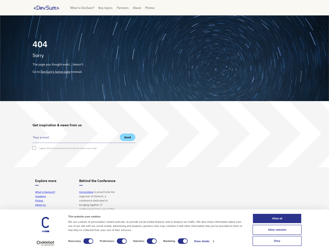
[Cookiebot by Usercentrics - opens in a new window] (45, 243)
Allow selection (277, 229)
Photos (150, 8)
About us (40, 204)
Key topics (105, 8)
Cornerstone (86, 192)
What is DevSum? (82, 8)
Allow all (277, 218)
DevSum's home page (55, 72)
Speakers (40, 196)
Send (127, 137)
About (137, 8)
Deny (277, 240)
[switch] (122, 241)
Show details (202, 241)
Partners (123, 8)
